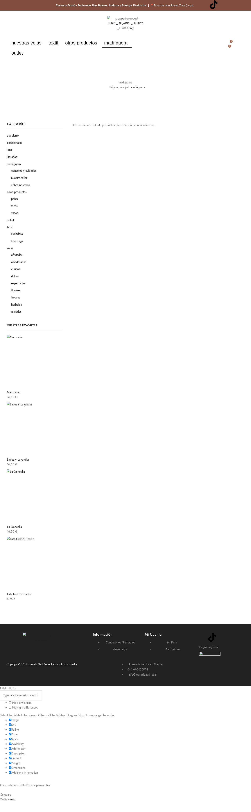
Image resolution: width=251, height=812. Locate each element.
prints (14, 199)
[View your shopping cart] (227, 53)
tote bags (17, 241)
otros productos (81, 42)
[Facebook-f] (234, 4)
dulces (15, 276)
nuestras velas (26, 42)
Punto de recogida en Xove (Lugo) (173, 5)
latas (9, 150)
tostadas (16, 312)
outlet (17, 53)
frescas (15, 297)
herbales (16, 305)
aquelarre (13, 135)
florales (15, 290)
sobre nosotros (20, 185)
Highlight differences (24, 707)
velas (10, 248)
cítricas (15, 269)
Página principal (119, 87)
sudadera (17, 234)
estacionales (14, 143)
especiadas (18, 283)
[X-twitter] (223, 4)
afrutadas (17, 255)
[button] (27, 43)
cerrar (11, 799)
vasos (14, 213)
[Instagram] (203, 4)
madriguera (116, 42)
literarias (12, 157)
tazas (14, 206)
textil (53, 42)
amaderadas (18, 262)
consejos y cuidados (24, 171)
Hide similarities (21, 703)
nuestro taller (19, 178)
